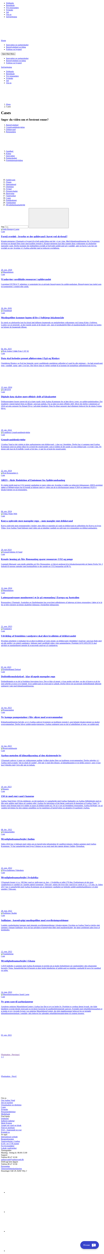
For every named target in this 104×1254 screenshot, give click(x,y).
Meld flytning (6, 1123)
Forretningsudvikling (14, 160)
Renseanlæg (11, 132)
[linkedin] (25, 1192)
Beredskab (10, 5)
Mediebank (5, 1114)
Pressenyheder (12, 191)
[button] (8, 54)
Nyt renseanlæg (12, 8)
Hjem (8, 104)
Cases (8, 198)
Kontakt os (5, 1132)
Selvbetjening (11, 17)
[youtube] (25, 1251)
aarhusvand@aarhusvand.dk (12, 1159)
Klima (8, 153)
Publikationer (11, 200)
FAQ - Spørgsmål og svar (11, 1130)
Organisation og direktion (11, 1105)
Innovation (10, 156)
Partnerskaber (11, 158)
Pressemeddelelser (8, 1112)
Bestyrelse (10, 193)
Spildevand (11, 180)
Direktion (10, 187)
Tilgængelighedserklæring (11, 1169)
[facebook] (25, 1212)
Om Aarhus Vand (8, 1100)
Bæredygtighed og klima (16, 47)
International (11, 184)
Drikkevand (11, 129)
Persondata (5, 1166)
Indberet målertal (7, 1121)
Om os (8, 14)
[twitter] (25, 1231)
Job (7, 12)
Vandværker (11, 196)
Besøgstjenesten (7, 1139)
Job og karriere (7, 1103)
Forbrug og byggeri (14, 49)
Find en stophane (8, 1128)
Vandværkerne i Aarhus (10, 1141)
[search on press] (49, 218)
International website (9, 1137)
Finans (8, 182)
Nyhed (9, 189)
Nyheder (9, 10)
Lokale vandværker (9, 1148)
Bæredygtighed (12, 125)
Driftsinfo (10, 3)
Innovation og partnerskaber (17, 45)
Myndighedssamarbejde (15, 205)
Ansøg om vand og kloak (11, 1125)
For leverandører (7, 1146)
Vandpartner (11, 202)
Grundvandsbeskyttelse (15, 127)
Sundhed (10, 151)
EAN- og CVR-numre (10, 1144)
